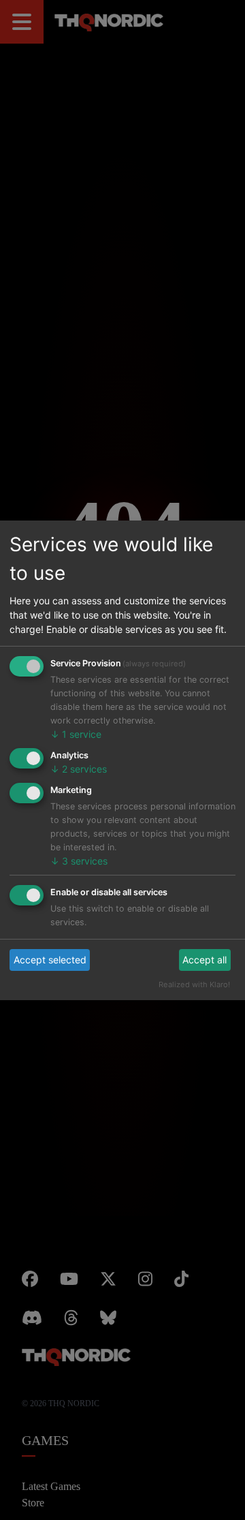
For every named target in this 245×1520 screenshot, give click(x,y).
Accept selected (44, 946)
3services (72, 861)
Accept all (208, 946)
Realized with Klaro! (202, 971)
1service (70, 748)
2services (72, 782)
